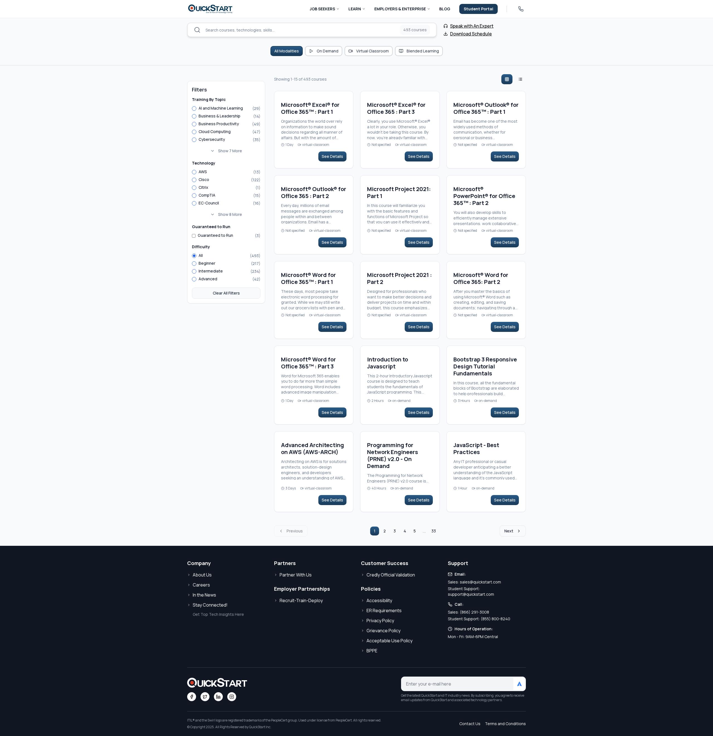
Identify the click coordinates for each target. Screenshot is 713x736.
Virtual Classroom (372, 51)
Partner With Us (296, 575)
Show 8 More (230, 214)
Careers (201, 585)
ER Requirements (384, 610)
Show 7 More (230, 150)
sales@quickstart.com (480, 582)
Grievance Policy (384, 631)
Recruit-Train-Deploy (301, 600)
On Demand (327, 51)
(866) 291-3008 (474, 612)
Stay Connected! (210, 605)
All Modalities (286, 51)
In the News (204, 595)
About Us (202, 575)
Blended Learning (423, 51)
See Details (332, 156)
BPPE (372, 651)
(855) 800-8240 (495, 618)
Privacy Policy (380, 620)
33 (433, 531)
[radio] (194, 108)
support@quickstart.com (471, 594)
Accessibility (379, 600)
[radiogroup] (226, 130)
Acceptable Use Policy (389, 641)
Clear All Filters (226, 293)
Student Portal (478, 8)
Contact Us (469, 723)
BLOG (444, 8)
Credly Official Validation (391, 575)
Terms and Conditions (505, 723)
